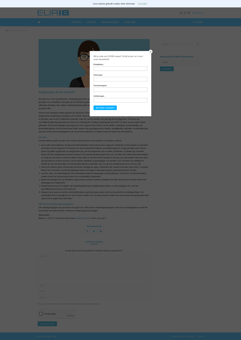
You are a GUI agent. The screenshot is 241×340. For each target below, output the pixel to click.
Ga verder (142, 4)
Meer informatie (128, 3)
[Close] (151, 52)
